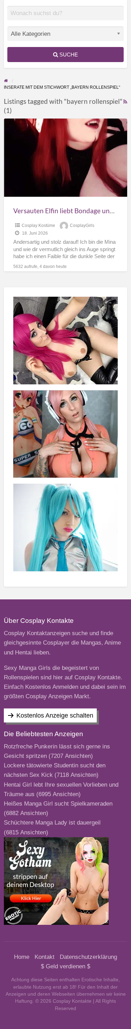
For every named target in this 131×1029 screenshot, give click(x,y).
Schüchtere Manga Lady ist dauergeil (52, 822)
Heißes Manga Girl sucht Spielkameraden (58, 803)
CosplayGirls (82, 225)
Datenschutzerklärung (88, 957)
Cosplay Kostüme (38, 225)
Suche (68, 55)
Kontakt (44, 957)
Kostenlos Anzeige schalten (54, 715)
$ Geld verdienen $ (65, 966)
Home (21, 957)
